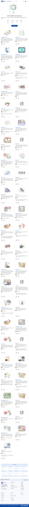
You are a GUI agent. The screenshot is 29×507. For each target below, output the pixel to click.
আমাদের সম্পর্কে (12, 485)
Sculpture (23, 473)
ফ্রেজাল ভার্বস (2, 497)
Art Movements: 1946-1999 (4, 473)
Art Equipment (16, 466)
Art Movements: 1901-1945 (24, 471)
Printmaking (16, 473)
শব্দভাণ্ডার (22, 482)
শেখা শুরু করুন (14, 25)
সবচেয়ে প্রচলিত (22, 488)
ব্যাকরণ (12, 492)
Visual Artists (9, 468)
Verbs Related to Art (10, 471)
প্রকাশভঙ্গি (2, 492)
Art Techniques (3, 468)
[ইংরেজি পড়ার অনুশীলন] (17, 1)
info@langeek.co (4, 488)
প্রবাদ (1, 498)
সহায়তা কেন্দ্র (12, 488)
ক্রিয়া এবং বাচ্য (12, 498)
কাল (11, 497)
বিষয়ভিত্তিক (22, 485)
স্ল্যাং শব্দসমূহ (2, 494)
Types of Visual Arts (24, 466)
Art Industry (23, 468)
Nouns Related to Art (4, 471)
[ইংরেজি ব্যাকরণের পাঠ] (12, 1)
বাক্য (11, 494)
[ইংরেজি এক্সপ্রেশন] (13, 1)
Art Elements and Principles (4, 466)
